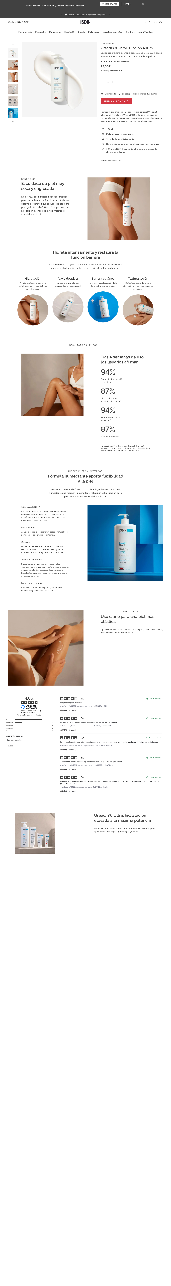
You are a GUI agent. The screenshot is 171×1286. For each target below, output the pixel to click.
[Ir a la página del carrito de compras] (160, 22)
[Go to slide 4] (13, 89)
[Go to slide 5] (13, 101)
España (127, 4)
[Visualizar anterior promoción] (61, 14)
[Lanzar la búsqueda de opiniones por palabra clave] (52, 746)
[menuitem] (25, 32)
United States (109, 4)
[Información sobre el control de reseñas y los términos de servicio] (41, 711)
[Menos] (103, 81)
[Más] (112, 81)
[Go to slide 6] (13, 113)
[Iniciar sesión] (145, 22)
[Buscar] (150, 22)
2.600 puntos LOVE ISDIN (114, 70)
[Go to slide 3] (13, 77)
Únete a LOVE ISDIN (76, 14)
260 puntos (152, 93)
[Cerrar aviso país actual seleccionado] (143, 4)
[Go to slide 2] (13, 65)
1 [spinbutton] (108, 81)
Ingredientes (119, 152)
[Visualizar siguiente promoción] (109, 14)
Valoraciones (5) (123, 62)
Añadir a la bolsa (114, 101)
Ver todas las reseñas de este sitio (29, 715)
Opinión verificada (155, 698)
